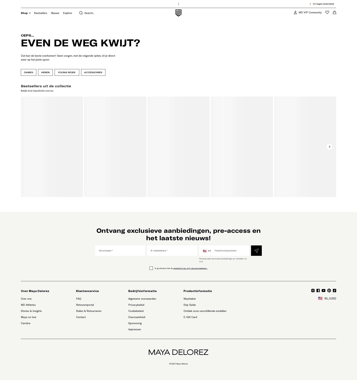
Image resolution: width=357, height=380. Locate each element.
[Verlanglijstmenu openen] (327, 12)
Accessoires (93, 72)
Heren (45, 72)
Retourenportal (89, 304)
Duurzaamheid (136, 317)
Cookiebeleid (136, 311)
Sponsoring (135, 323)
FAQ (78, 298)
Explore (67, 13)
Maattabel (190, 298)
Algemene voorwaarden (142, 298)
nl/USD (327, 298)
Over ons (26, 298)
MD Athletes (28, 304)
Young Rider (67, 72)
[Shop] (29, 13)
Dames (28, 72)
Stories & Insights (31, 311)
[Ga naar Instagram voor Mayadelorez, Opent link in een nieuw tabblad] (313, 290)
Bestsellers (40, 13)
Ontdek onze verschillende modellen (205, 311)
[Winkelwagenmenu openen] (334, 12)
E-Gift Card (190, 317)
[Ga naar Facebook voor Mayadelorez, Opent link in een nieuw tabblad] (318, 290)
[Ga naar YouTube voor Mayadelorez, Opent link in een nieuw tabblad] (323, 290)
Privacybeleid (136, 304)
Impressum (134, 329)
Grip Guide (190, 304)
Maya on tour (28, 317)
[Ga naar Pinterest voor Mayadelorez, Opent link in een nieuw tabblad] (329, 290)
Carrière (25, 323)
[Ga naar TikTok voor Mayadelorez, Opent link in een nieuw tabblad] (334, 290)
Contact (81, 317)
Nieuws (55, 13)
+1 (207, 251)
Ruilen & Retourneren (89, 311)
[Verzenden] (256, 250)
